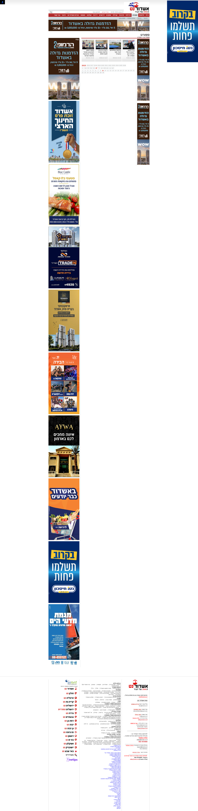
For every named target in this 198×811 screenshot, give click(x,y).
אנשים (93, 684)
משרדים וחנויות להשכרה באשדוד (112, 769)
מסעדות (118, 689)
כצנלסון (119, 808)
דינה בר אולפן (117, 806)
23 (85, 72)
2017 (91, 65)
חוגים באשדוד (99, 697)
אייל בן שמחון (117, 750)
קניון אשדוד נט (98, 744)
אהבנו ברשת (113, 740)
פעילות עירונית (108, 712)
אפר (91, 68)
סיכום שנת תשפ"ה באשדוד (112, 736)
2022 (109, 65)
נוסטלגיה (97, 702)
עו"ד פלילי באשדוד (116, 788)
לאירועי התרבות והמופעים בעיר (113, 697)
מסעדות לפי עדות (104, 693)
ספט (104, 68)
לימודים (111, 727)
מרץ (88, 68)
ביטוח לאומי (117, 797)
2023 (113, 65)
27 (95, 72)
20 (131, 70)
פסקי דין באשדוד (116, 733)
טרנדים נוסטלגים (94, 724)
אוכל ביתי (118, 692)
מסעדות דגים (97, 691)
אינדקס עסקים (91, 740)
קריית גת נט (118, 792)
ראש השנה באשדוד (109, 741)
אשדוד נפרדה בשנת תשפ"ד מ (93, 717)
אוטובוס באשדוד (87, 743)
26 (93, 72)
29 (100, 72)
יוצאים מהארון (115, 686)
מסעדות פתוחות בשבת (96, 692)
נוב (110, 68)
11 (108, 70)
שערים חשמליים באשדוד (114, 777)
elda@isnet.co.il (142, 720)
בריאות (101, 712)
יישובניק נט (118, 757)
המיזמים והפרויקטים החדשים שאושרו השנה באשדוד (107, 738)
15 (118, 70)
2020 (102, 65)
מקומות (99, 684)
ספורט (135, 15)
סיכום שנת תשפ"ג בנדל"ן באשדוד (92, 707)
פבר (85, 68)
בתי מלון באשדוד (116, 756)
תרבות (121, 15)
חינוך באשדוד (107, 744)
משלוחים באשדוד (116, 761)
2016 (88, 65)
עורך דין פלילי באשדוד (115, 790)
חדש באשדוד (104, 727)
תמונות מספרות (106, 702)
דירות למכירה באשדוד (115, 764)
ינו (82, 68)
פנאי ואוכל (100, 740)
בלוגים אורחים (103, 721)
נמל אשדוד (118, 804)
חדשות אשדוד (116, 687)
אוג (102, 68)
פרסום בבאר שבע (116, 767)
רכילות (128, 15)
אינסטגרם (95, 710)
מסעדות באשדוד (116, 762)
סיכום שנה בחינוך (110, 706)
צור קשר (57, 15)
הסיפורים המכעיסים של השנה (111, 707)
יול (99, 68)
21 (133, 70)
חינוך (64, 15)
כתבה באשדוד (117, 785)
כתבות (119, 702)
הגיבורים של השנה (116, 705)
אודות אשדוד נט (73, 15)
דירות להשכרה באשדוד (115, 765)
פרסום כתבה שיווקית (115, 782)
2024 (117, 65)
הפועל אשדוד (117, 799)
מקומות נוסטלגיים (116, 724)
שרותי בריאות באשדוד (115, 770)
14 (115, 70)
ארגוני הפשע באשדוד (105, 688)
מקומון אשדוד (117, 760)
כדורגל (145, 18)
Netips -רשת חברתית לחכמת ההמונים (111, 778)
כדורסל (139, 18)
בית (147, 15)
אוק (107, 68)
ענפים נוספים (131, 18)
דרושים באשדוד (116, 772)
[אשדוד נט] (135, 690)
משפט (83, 15)
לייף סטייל (117, 729)
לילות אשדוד (111, 710)
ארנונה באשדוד (117, 775)
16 (120, 70)
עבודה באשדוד (117, 783)
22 (82, 72)
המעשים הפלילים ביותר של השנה (102, 743)
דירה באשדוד (117, 787)
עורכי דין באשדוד (105, 733)
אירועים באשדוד (116, 771)
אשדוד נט (146, 37)
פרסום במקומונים (116, 759)
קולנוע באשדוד (89, 697)
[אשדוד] (137, 13)
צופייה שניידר (117, 803)
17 (123, 70)
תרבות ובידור (117, 696)
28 (98, 72)
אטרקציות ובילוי (111, 730)
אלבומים (118, 708)
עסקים (108, 15)
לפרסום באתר (96, 12)
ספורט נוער (122, 18)
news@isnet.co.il (142, 728)
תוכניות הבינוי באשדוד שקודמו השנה (91, 716)
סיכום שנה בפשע (99, 706)
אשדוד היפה (117, 712)
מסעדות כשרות (94, 693)
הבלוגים (118, 720)
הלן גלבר (118, 801)
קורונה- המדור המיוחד (115, 735)
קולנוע (89, 15)
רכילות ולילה (117, 683)
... (120, 55)
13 (113, 70)
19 (128, 70)
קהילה (115, 15)
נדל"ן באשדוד (117, 745)
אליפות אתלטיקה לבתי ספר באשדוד (115, 52)
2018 (95, 65)
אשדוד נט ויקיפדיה (116, 781)
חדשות (141, 15)
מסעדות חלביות (106, 691)
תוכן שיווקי (118, 727)
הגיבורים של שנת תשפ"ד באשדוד (112, 716)
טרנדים (103, 730)
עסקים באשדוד (88, 744)
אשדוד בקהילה (116, 711)
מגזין (119, 701)
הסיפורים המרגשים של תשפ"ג (101, 705)
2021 (106, 65)
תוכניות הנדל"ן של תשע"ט (95, 741)
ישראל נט (118, 748)
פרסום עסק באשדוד (115, 746)
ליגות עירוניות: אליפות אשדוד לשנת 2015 (102, 52)
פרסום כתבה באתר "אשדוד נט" (112, 753)
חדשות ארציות (117, 688)
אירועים (119, 710)
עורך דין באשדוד (116, 791)
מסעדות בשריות (116, 691)
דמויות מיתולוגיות (105, 724)
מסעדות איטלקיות (87, 691)
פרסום (119, 794)
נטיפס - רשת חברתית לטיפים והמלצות (111, 749)
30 (103, 72)
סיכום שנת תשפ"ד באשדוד (112, 715)
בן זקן (119, 798)
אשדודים (105, 684)
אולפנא (119, 807)
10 (105, 70)
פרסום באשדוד (117, 780)
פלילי (97, 688)
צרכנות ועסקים (116, 726)
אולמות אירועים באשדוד (114, 786)
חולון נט (118, 793)
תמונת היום (103, 710)
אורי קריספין (133, 723)
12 (110, 70)
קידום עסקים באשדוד (115, 755)
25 (90, 72)
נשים (119, 740)
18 (126, 70)
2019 (99, 65)
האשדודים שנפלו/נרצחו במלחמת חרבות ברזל (109, 719)
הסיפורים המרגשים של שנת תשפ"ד (111, 717)
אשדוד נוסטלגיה (116, 722)
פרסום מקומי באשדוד (115, 754)
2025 (120, 65)
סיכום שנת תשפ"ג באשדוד (113, 703)
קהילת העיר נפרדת (111, 713)
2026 (124, 65)
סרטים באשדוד (117, 744)
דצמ (113, 68)
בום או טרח (112, 684)
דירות (95, 15)
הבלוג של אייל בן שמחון (115, 721)
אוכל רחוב (111, 694)
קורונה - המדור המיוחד (114, 734)
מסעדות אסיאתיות (109, 692)
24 (87, 72)
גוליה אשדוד (117, 802)
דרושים (101, 15)
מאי (94, 68)
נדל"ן (92, 688)
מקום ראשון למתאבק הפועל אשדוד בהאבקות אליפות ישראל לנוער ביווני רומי (88, 53)
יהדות (106, 740)
